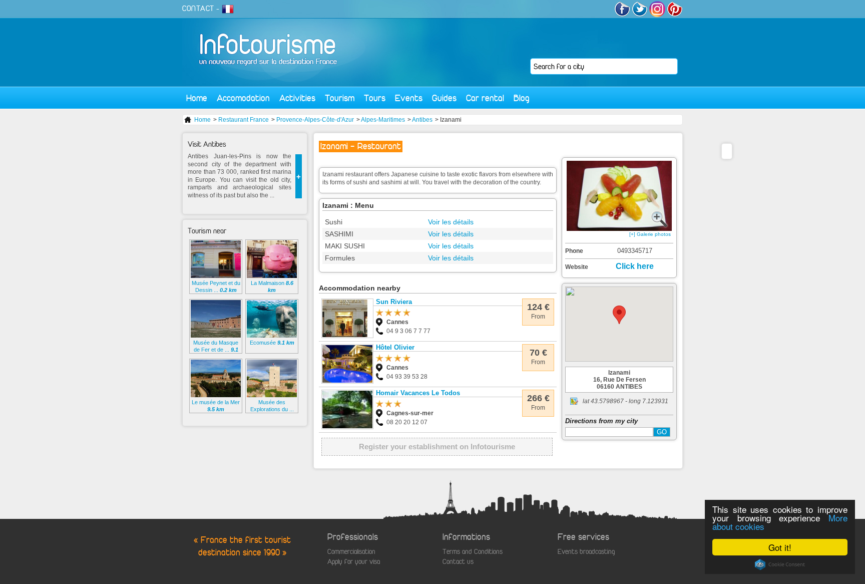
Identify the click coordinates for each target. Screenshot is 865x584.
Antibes (422, 119)
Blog (522, 98)
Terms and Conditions (473, 551)
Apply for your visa (353, 561)
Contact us (458, 561)
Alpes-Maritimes (383, 119)
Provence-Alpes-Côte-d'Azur (315, 119)
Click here (635, 266)
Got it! (779, 547)
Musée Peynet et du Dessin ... (216, 286)
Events (408, 98)
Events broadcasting (586, 551)
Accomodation (243, 98)
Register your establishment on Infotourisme (437, 446)
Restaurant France (243, 119)
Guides (444, 98)
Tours (374, 98)
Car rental (485, 98)
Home (196, 98)
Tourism (339, 98)
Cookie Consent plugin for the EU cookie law (780, 564)
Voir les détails (451, 222)
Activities (297, 98)
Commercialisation (351, 551)
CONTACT (198, 8)
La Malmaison (272, 286)
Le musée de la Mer (216, 405)
